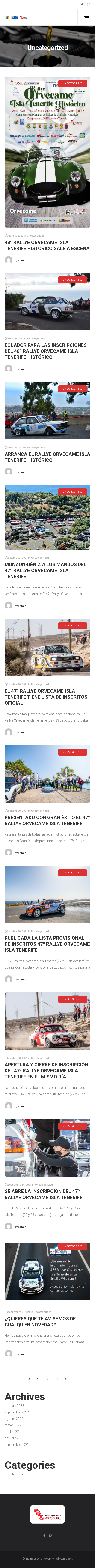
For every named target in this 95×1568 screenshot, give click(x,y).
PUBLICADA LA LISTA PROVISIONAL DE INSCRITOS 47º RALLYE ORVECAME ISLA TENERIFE (47, 944)
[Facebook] (82, 4)
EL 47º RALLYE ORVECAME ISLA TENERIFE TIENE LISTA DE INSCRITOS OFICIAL (46, 697)
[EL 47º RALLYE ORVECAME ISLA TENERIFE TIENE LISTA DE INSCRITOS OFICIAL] (47, 647)
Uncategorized (15, 1474)
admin (20, 260)
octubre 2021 (14, 1438)
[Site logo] (22, 17)
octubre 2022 (14, 1406)
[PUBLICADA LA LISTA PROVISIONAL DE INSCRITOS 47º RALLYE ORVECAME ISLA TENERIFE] (47, 894)
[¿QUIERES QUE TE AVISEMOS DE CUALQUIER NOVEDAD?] (47, 1271)
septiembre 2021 (17, 1444)
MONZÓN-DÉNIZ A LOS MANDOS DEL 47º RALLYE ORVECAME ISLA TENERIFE (45, 570)
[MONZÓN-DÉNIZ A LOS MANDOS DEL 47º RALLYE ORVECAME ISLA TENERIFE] (47, 517)
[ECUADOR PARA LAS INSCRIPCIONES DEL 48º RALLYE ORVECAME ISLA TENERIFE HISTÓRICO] (47, 301)
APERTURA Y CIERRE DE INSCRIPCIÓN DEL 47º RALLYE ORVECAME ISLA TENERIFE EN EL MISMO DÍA (46, 1071)
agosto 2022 (14, 1419)
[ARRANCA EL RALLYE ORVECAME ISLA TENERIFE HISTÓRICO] (47, 410)
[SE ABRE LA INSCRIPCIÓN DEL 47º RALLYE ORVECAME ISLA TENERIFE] (47, 1148)
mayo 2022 (13, 1425)
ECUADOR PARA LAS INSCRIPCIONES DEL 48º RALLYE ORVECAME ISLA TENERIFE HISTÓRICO (46, 351)
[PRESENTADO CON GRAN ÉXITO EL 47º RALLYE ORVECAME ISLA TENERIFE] (47, 774)
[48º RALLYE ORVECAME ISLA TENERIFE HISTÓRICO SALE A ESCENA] (47, 152)
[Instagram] (88, 4)
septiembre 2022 (17, 1412)
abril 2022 (12, 1431)
